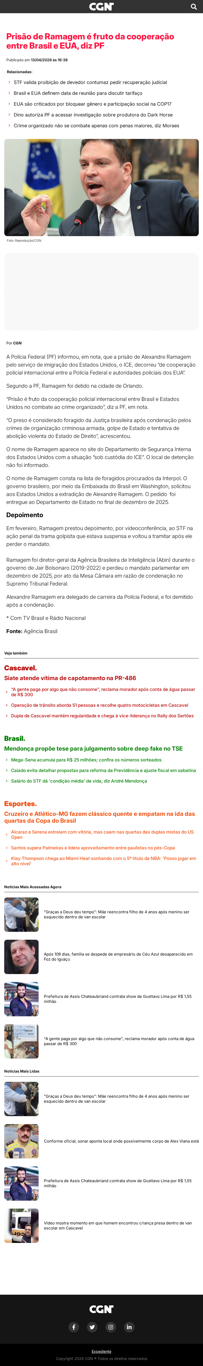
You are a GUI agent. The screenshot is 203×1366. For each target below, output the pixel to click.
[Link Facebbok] (73, 1331)
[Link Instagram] (110, 1331)
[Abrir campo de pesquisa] (193, 7)
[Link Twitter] (92, 1331)
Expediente (101, 1351)
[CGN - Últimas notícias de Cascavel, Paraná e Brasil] (101, 7)
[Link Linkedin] (129, 1331)
